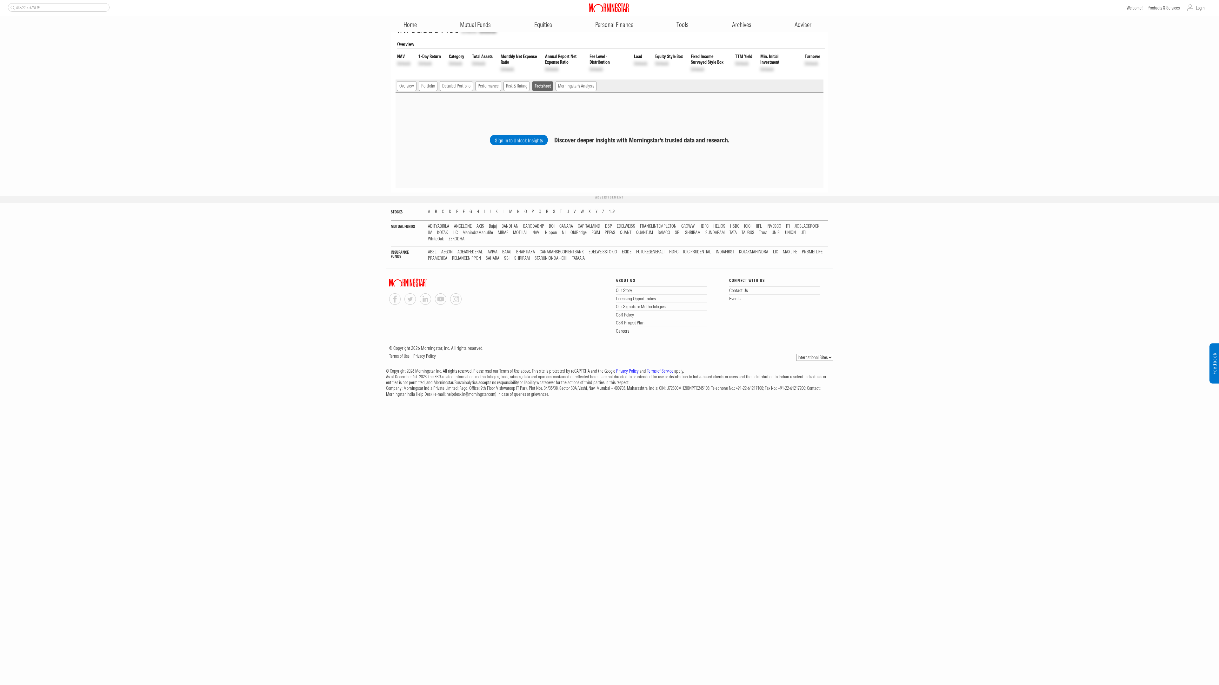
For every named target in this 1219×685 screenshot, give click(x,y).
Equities (543, 25)
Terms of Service (660, 371)
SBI (677, 232)
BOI (552, 226)
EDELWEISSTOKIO (603, 252)
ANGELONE (463, 226)
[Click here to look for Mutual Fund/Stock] (12, 7)
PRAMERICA (437, 258)
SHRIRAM (693, 232)
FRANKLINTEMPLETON (658, 226)
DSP (608, 226)
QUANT (625, 232)
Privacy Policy (424, 356)
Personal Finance (614, 25)
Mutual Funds (475, 25)
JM (430, 232)
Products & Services (1164, 8)
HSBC (734, 226)
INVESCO (774, 226)
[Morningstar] (421, 282)
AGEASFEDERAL (470, 252)
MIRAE (503, 232)
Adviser (803, 25)
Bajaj (493, 226)
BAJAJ (506, 252)
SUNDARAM (715, 232)
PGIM (595, 232)
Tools (682, 25)
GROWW (688, 226)
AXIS (480, 226)
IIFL (759, 226)
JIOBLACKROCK (807, 226)
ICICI (747, 226)
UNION (790, 232)
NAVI (536, 232)
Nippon (551, 232)
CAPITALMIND (589, 226)
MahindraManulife (478, 232)
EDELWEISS (626, 226)
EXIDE (626, 252)
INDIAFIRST (725, 252)
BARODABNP (533, 226)
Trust (763, 232)
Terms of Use (399, 356)
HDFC (704, 226)
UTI (803, 232)
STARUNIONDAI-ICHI (551, 258)
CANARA (566, 226)
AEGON (447, 252)
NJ (564, 232)
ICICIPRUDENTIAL (697, 252)
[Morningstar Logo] (609, 7)
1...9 (612, 211)
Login (1200, 8)
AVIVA (492, 252)
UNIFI (776, 232)
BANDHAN (510, 226)
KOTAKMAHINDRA (753, 252)
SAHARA (492, 258)
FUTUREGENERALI (650, 252)
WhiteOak (436, 239)
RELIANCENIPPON (466, 258)
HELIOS (719, 226)
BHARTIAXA (525, 252)
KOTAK (442, 232)
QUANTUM (644, 232)
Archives (741, 25)
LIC (455, 232)
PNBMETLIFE (812, 252)
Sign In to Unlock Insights (519, 140)
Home (410, 25)
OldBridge (578, 232)
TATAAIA (578, 258)
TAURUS (748, 232)
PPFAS (610, 232)
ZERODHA (456, 239)
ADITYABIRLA (438, 226)
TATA (733, 232)
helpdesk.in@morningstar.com (471, 394)
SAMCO (664, 232)
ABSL (432, 252)
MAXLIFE (790, 252)
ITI (788, 226)
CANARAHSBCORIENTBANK (562, 252)
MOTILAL (520, 232)
